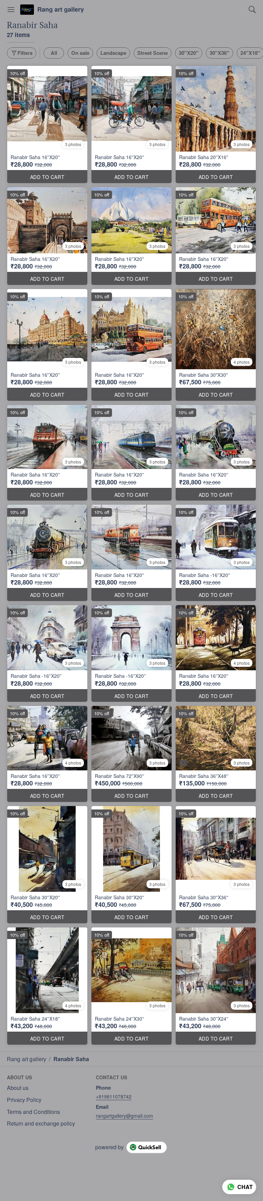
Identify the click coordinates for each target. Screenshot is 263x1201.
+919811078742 (114, 1096)
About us (17, 1088)
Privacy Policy (24, 1100)
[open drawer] (11, 9)
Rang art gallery (60, 9)
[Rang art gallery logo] (27, 9)
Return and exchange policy (41, 1123)
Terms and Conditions (33, 1112)
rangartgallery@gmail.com (124, 1115)
